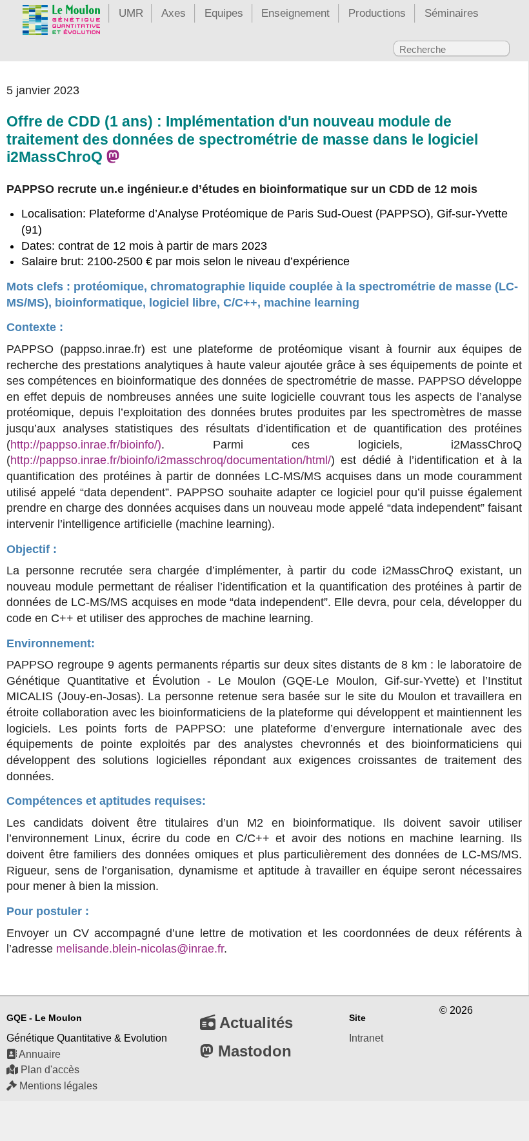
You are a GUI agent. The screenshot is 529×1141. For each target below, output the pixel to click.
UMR (131, 12)
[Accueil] (61, 22)
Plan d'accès (48, 1069)
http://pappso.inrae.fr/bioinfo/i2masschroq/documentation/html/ (170, 460)
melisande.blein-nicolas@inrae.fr (140, 948)
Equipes (224, 12)
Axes (173, 12)
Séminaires (451, 12)
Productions (377, 12)
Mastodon (253, 1051)
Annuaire (39, 1054)
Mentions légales (57, 1085)
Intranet (366, 1038)
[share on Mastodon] (112, 157)
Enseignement (295, 12)
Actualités (254, 1022)
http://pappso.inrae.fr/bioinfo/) (85, 444)
